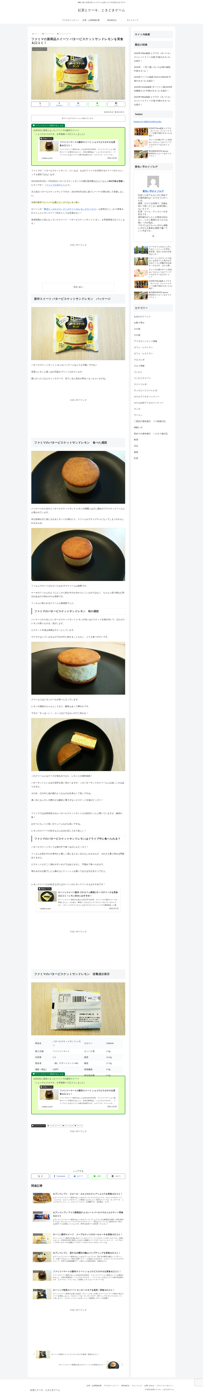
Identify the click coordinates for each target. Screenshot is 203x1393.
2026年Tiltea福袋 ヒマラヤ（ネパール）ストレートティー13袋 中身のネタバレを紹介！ (153, 57)
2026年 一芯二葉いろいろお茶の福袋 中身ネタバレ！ (153, 69)
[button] (116, 104)
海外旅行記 (125, 1386)
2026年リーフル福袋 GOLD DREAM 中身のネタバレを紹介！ (152, 79)
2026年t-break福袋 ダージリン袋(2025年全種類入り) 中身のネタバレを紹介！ (153, 89)
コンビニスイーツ (39, 1126)
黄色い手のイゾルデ (153, 191)
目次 (76, 287)
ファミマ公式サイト (55, 185)
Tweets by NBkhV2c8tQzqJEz (147, 121)
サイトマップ (137, 1386)
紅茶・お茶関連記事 (94, 1386)
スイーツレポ (68, 1126)
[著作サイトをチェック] (153, 235)
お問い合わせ (149, 1386)
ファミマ (79, 1126)
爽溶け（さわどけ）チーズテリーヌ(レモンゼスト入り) (70, 209)
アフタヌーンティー (111, 1386)
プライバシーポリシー (165, 1386)
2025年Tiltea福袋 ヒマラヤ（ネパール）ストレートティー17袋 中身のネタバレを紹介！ (153, 101)
